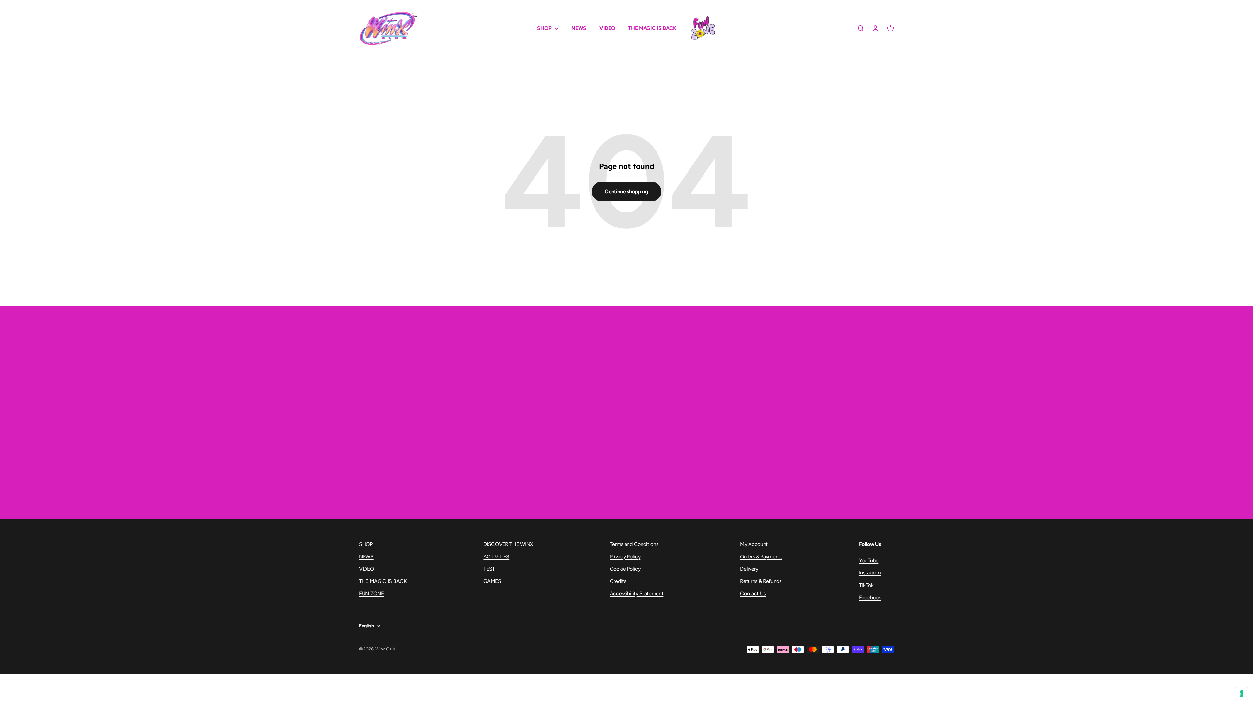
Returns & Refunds (760, 581)
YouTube (869, 560)
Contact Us (753, 593)
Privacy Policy (625, 557)
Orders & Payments (761, 557)
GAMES (492, 581)
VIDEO (607, 28)
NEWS (578, 28)
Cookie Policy (625, 569)
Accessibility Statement (637, 593)
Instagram (870, 573)
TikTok (866, 585)
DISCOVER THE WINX (508, 544)
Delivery (749, 569)
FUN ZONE (703, 28)
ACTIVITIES (496, 557)
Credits (618, 581)
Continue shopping (626, 191)
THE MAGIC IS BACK (652, 28)
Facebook (870, 597)
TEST (489, 569)
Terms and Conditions (634, 544)
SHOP (544, 28)
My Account (754, 544)
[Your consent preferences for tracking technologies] (1241, 693)
